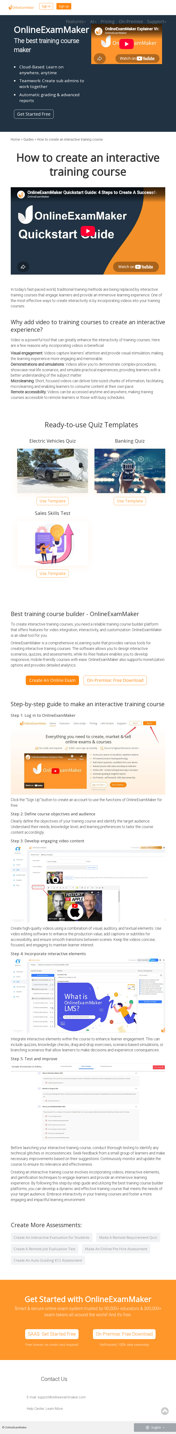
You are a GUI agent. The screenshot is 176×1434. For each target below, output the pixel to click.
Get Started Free (33, 114)
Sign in (46, 6)
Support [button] (155, 21)
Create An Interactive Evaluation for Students (52, 1237)
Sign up (64, 6)
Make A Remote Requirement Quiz (128, 1237)
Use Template (52, 500)
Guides (29, 139)
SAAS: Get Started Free (52, 1334)
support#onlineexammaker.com (62, 1397)
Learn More (54, 1409)
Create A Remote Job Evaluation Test (44, 1248)
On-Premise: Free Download (115, 680)
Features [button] (75, 21)
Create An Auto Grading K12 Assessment (48, 1260)
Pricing (108, 21)
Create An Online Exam (52, 680)
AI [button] (92, 21)
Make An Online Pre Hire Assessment (116, 1248)
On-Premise (131, 21)
